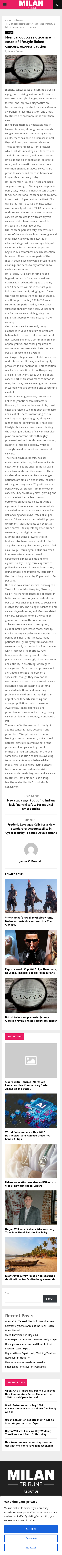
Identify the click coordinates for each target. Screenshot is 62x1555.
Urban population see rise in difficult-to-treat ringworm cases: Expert (30, 1184)
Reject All (31, 1547)
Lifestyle (9, 32)
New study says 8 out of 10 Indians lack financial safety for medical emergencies (31, 804)
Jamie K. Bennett (15, 51)
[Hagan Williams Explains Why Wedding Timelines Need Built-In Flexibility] (31, 1207)
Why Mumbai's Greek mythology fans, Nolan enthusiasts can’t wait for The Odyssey (29, 921)
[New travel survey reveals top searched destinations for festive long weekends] (31, 1254)
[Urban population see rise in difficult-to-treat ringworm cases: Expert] (31, 1161)
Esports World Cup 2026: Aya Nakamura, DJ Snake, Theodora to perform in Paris (31, 971)
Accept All (31, 1529)
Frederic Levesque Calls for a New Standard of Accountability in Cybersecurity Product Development (31, 829)
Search (8, 1293)
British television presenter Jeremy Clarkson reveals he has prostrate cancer (31, 1019)
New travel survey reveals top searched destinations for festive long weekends (30, 1278)
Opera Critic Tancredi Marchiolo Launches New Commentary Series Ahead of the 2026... (27, 1085)
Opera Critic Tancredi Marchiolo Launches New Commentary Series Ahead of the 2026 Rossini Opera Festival (29, 1326)
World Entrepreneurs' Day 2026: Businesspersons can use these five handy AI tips (27, 1135)
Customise (31, 1538)
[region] (31, 1525)
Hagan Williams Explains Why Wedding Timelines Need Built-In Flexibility (29, 1231)
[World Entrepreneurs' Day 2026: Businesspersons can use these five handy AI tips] (31, 1111)
